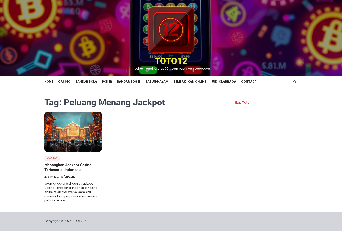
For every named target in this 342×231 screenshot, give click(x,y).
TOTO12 (171, 61)
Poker (107, 81)
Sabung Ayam (156, 81)
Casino (64, 81)
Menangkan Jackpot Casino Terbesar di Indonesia (68, 167)
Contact (249, 81)
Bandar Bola (86, 81)
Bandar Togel (129, 81)
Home (48, 81)
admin (52, 176)
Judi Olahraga (223, 81)
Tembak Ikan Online (189, 81)
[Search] (295, 82)
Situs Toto (242, 102)
